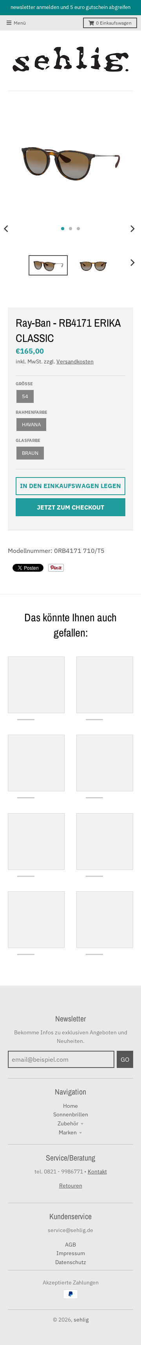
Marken (68, 1132)
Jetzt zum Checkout (70, 507)
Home (70, 1105)
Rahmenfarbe (31, 412)
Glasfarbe (28, 440)
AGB (70, 1244)
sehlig (81, 1319)
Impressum (70, 1253)
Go (125, 1059)
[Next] (132, 228)
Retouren (70, 1185)
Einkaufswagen (114, 23)
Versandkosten (75, 361)
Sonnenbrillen (70, 1114)
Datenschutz (70, 1262)
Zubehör (68, 1123)
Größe (24, 383)
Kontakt (97, 1171)
